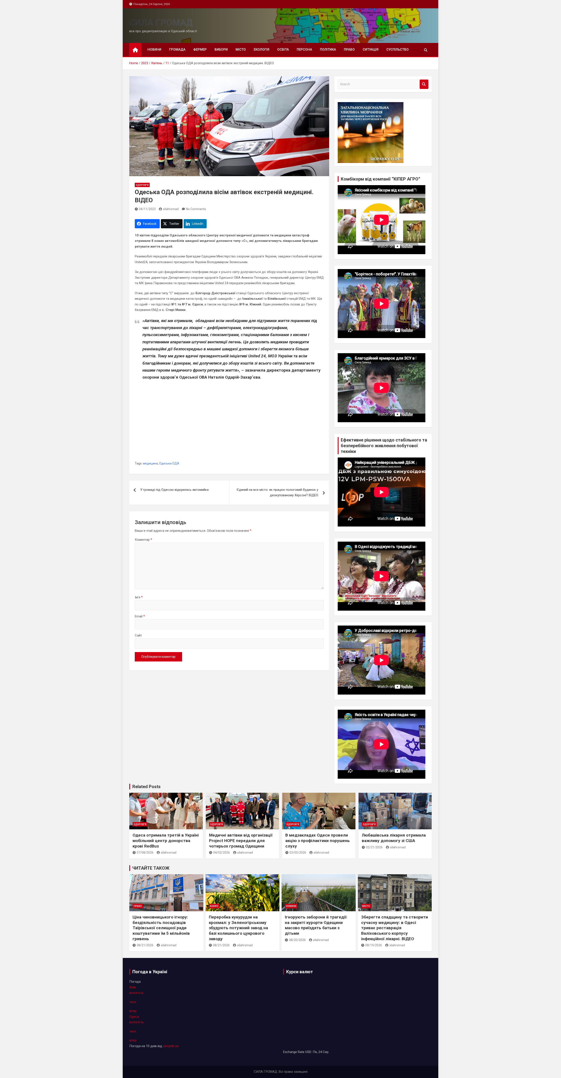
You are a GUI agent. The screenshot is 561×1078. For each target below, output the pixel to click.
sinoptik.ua (170, 1046)
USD (308, 1052)
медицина (150, 463)
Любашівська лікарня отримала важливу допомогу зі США (394, 838)
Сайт (138, 635)
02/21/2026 (374, 847)
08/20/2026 (297, 940)
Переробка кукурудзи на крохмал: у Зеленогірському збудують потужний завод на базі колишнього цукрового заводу (238, 928)
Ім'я (139, 597)
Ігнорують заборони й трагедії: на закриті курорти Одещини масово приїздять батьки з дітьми (316, 925)
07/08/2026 (145, 852)
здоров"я (142, 185)
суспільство (397, 49)
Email (140, 616)
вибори (221, 49)
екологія (261, 49)
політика (328, 49)
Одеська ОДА (169, 463)
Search (424, 84)
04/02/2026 (221, 852)
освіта (283, 49)
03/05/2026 (297, 852)
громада (177, 49)
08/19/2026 (373, 945)
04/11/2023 (147, 209)
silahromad (171, 209)
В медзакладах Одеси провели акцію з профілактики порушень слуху (317, 840)
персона (304, 49)
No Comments (196, 209)
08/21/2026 (145, 945)
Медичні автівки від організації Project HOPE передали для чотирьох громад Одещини (240, 840)
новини (154, 49)
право (349, 49)
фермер (200, 49)
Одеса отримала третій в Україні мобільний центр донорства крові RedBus (166, 840)
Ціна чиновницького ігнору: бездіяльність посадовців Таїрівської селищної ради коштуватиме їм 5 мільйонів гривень (161, 928)
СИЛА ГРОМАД (161, 23)
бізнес (214, 906)
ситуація (370, 49)
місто (241, 49)
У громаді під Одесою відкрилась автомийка (174, 490)
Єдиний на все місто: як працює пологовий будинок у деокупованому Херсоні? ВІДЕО (277, 492)
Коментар (143, 540)
